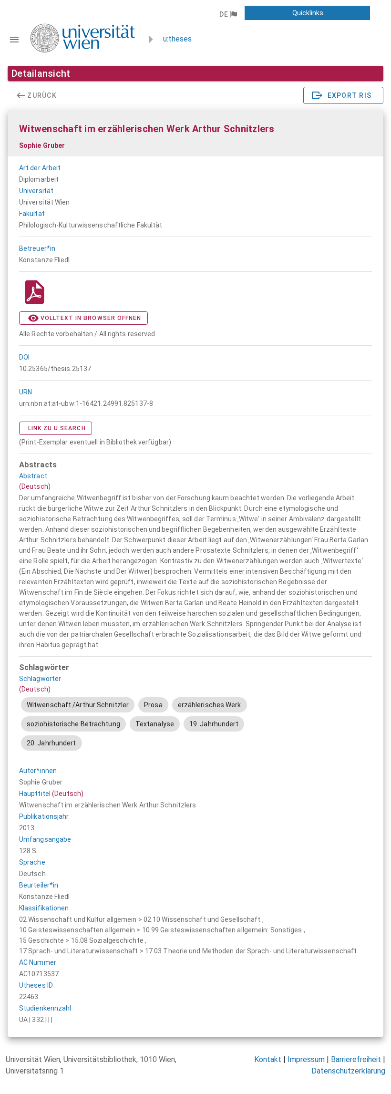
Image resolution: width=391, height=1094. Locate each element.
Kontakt (267, 1059)
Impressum (306, 1059)
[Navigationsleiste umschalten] (14, 39)
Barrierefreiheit (356, 1059)
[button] (228, 14)
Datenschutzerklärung (348, 1070)
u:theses (177, 38)
